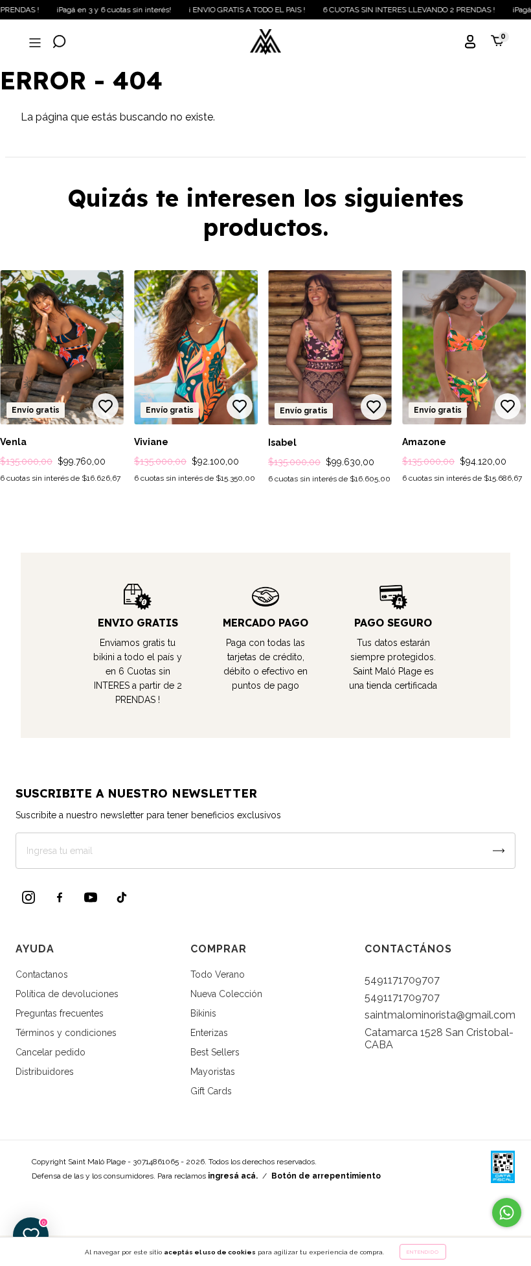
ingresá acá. (233, 1175)
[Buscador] (59, 43)
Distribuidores (45, 1071)
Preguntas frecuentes (60, 1013)
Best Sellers (215, 1052)
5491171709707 (402, 980)
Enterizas (209, 1033)
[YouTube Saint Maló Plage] (91, 897)
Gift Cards (211, 1091)
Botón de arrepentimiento (326, 1175)
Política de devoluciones (67, 994)
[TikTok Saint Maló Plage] (122, 897)
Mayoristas (212, 1071)
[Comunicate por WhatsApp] (506, 1212)
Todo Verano (217, 974)
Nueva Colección (226, 994)
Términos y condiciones (66, 1033)
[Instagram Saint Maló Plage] (28, 897)
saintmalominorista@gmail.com (440, 1015)
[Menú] (33, 43)
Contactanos (42, 974)
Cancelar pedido (50, 1052)
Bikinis (203, 1013)
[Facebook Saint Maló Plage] (60, 897)
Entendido (423, 1252)
